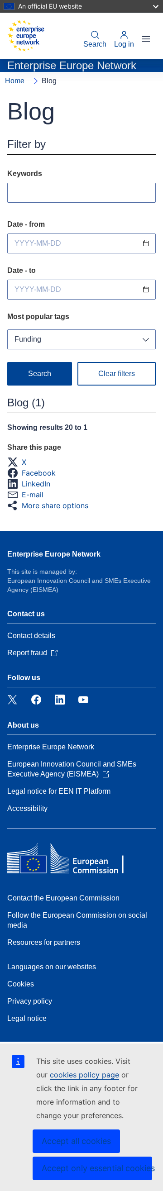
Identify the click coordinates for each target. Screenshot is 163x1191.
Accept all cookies (76, 1141)
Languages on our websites (51, 967)
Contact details (31, 635)
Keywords (24, 173)
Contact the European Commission (63, 898)
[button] (19, 462)
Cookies (20, 984)
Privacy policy (29, 1001)
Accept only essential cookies (97, 1168)
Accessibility (27, 808)
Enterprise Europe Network (54, 554)
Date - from (26, 224)
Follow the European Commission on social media (77, 920)
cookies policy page (84, 1074)
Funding (27, 339)
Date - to (21, 270)
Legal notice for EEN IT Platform (58, 791)
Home (14, 81)
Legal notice (27, 1018)
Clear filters (116, 373)
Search (94, 44)
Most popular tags (38, 316)
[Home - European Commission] (25, 36)
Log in (124, 44)
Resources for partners (43, 942)
